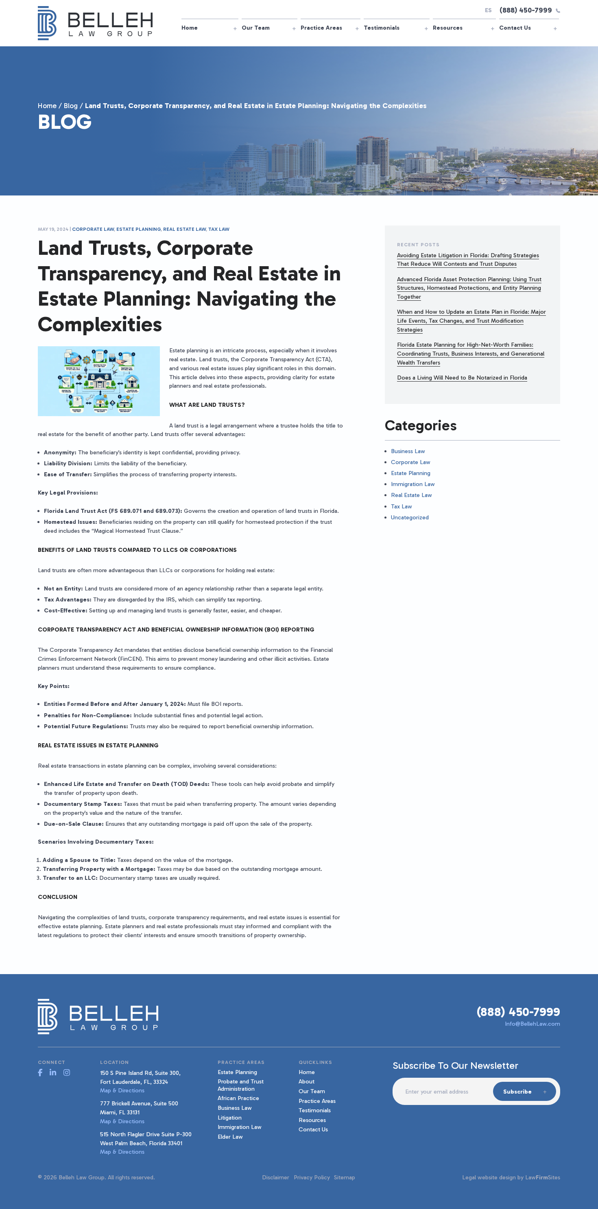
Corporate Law (93, 229)
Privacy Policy (312, 1177)
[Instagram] (66, 1072)
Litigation (230, 1117)
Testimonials (381, 27)
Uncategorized (410, 517)
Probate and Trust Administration (241, 1085)
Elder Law (230, 1136)
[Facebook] (40, 1072)
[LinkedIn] (53, 1072)
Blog (71, 105)
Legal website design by (493, 1177)
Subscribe (517, 1091)
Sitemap (344, 1177)
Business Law (408, 451)
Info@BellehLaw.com (532, 1023)
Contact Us (515, 27)
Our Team (256, 27)
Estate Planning (138, 229)
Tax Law (218, 229)
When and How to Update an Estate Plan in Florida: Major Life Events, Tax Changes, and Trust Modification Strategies (471, 320)
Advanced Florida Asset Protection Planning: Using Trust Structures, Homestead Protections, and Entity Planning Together (469, 288)
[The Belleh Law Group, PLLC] (95, 22)
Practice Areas (321, 27)
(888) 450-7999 (526, 10)
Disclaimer (275, 1177)
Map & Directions (122, 1090)
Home (189, 27)
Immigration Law (413, 484)
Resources (448, 27)
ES (488, 10)
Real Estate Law (184, 229)
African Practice (238, 1098)
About (306, 1081)
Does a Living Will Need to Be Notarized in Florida (462, 377)
